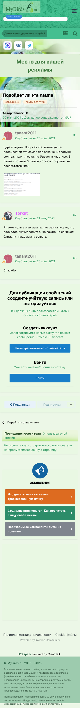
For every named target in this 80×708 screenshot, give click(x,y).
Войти (40, 378)
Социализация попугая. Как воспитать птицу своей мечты (37, 513)
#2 (74, 215)
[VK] (18, 45)
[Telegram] (29, 45)
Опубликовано (35, 138)
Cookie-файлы (66, 634)
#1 (74, 135)
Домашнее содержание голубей (47, 117)
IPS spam (24, 654)
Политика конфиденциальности (27, 634)
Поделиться (21, 404)
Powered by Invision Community (40, 640)
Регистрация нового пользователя (40, 348)
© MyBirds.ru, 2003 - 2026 (23, 663)
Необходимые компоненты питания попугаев (34, 529)
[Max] (7, 45)
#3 (74, 258)
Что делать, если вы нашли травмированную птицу (28, 497)
